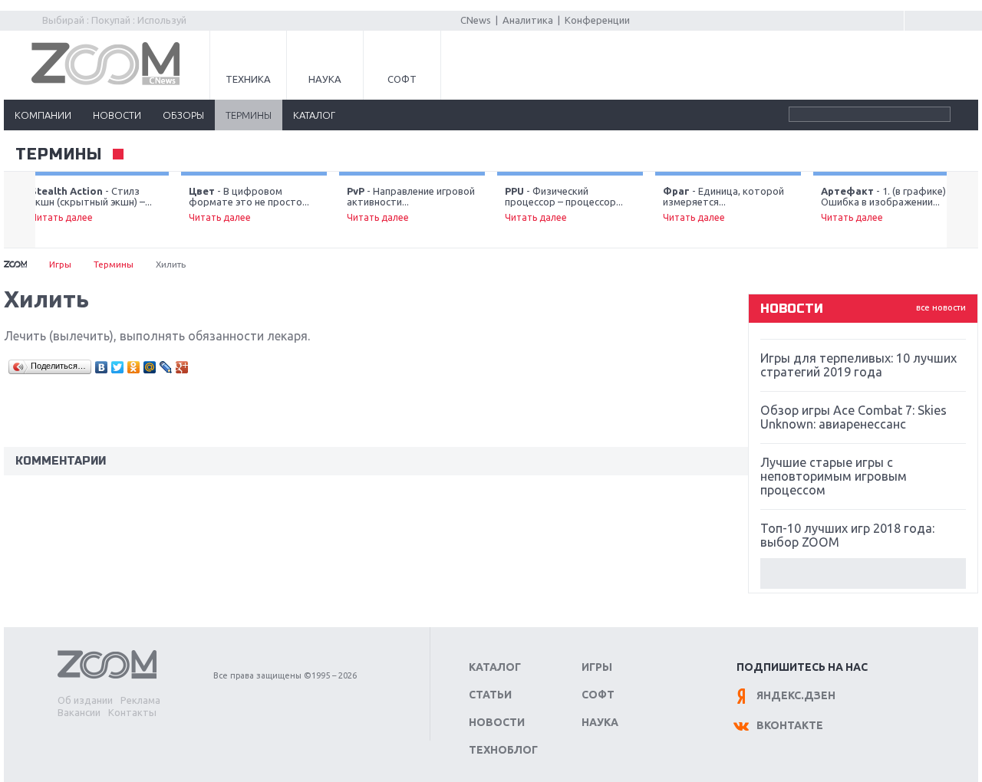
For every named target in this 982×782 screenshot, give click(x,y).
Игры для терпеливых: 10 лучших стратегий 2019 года (858, 365)
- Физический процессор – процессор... (564, 204)
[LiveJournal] (166, 367)
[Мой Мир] (150, 367)
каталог (314, 115)
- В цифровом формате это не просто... (249, 204)
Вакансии (79, 712)
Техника (248, 79)
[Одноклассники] (134, 367)
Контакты (132, 712)
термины (249, 115)
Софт (402, 79)
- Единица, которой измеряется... (723, 204)
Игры (60, 264)
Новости (497, 722)
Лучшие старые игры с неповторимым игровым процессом (833, 476)
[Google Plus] (182, 367)
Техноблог (503, 750)
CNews (475, 20)
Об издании (85, 700)
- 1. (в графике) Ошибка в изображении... (883, 204)
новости (117, 115)
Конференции (597, 20)
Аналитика (528, 20)
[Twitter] (118, 367)
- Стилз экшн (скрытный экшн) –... (91, 204)
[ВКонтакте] (102, 367)
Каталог (495, 667)
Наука (324, 79)
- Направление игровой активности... (411, 204)
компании (43, 115)
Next (962, 210)
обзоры (183, 115)
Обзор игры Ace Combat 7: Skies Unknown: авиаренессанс (853, 417)
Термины (58, 155)
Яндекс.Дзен (795, 695)
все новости (941, 307)
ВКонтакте (789, 725)
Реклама (140, 700)
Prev (19, 210)
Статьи (490, 694)
